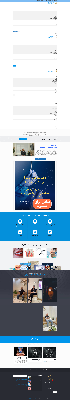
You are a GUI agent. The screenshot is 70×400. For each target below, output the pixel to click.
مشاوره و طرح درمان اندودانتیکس (36, 360)
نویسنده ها (27, 344)
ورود (18, 31)
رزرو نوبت (14, 65)
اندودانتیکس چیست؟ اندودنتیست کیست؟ (22, 358)
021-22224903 (50, 388)
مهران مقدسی (35, 398)
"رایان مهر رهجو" (29, 398)
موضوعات (19, 344)
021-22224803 (50, 387)
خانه (55, 359)
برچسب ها (23, 344)
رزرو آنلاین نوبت (15, 31)
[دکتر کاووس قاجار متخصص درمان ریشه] (52, 3)
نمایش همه (54, 344)
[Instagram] (15, 398)
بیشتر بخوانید (44, 361)
